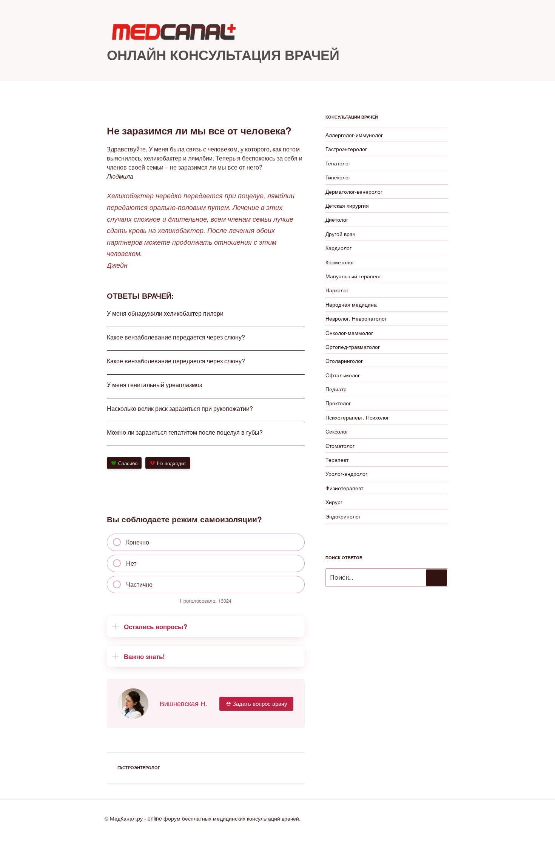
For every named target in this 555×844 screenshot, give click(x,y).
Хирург (333, 502)
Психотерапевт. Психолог (357, 417)
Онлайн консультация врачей (223, 54)
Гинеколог (337, 177)
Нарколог (336, 290)
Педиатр (336, 389)
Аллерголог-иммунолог (354, 135)
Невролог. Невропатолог (356, 318)
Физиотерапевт (344, 488)
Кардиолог (338, 248)
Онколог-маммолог (349, 332)
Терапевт (336, 459)
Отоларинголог (344, 360)
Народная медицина (351, 304)
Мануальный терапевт (353, 276)
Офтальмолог (342, 375)
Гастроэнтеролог (138, 767)
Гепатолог (337, 163)
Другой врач (340, 234)
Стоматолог (340, 445)
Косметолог (339, 262)
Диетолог (336, 219)
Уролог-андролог (346, 473)
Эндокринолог (343, 516)
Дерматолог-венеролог (353, 191)
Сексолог (336, 431)
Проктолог (338, 403)
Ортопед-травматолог (352, 346)
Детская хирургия (347, 205)
